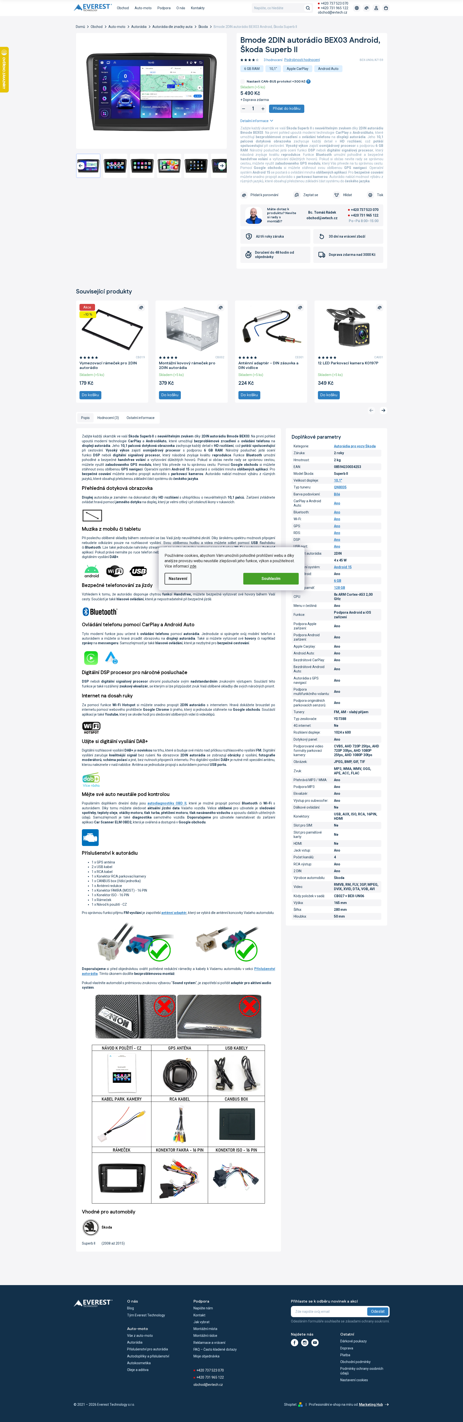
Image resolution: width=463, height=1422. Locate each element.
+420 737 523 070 (334, 3)
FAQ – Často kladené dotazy (215, 1349)
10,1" (338, 480)
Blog (130, 1308)
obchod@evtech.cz (332, 12)
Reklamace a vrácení (209, 1343)
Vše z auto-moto (140, 1336)
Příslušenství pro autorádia (147, 1349)
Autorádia (134, 1342)
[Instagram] (304, 1342)
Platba (345, 1355)
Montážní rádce (205, 1336)
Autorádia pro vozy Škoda (355, 446)
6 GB (337, 581)
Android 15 (343, 567)
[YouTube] (315, 1342)
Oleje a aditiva (138, 1370)
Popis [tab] (85, 418)
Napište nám (203, 1308)
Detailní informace (254, 121)
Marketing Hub (371, 1404)
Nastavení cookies (354, 1380)
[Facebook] (294, 1342)
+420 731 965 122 (334, 8)
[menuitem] (123, 8)
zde (193, 566)
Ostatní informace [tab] (141, 418)
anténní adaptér (174, 913)
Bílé (337, 494)
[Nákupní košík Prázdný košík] (386, 8)
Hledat (308, 8)
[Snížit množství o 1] (243, 109)
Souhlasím (271, 578)
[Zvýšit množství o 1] (263, 109)
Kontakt (199, 1315)
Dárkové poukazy (353, 1341)
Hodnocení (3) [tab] (108, 418)
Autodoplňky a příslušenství (148, 1356)
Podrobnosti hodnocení (302, 60)
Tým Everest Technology (146, 1315)
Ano (337, 503)
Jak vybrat (201, 1322)
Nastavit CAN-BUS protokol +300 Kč (278, 81)
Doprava (346, 1348)
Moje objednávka (206, 1356)
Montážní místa (205, 1329)
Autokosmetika (139, 1363)
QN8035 (340, 487)
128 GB (339, 588)
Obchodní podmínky (355, 1362)
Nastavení (178, 578)
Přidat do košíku (286, 108)
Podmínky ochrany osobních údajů (361, 1371)
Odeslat (377, 1311)
